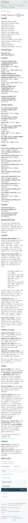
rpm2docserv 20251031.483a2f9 (17, 517)
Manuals (4, 5)
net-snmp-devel (20, 5)
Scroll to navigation (6, 11)
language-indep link (8, 474)
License (14, 520)
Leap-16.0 (5, 493)
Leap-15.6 (5, 496)
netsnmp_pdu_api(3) (7, 461)
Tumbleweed (11, 5)
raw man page (6, 477)
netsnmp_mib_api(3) (7, 438)
